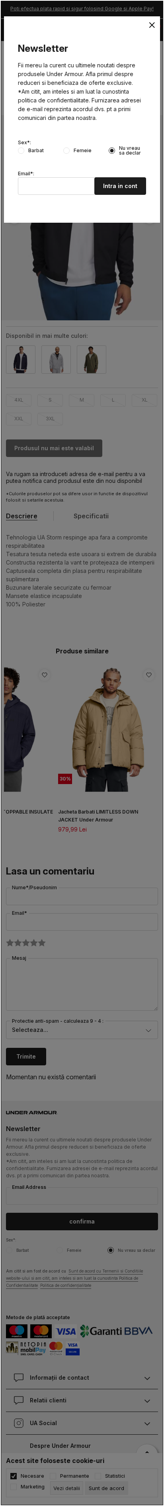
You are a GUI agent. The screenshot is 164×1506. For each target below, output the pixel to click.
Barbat (36, 150)
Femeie (83, 150)
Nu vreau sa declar (130, 150)
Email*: (26, 173)
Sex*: (24, 142)
